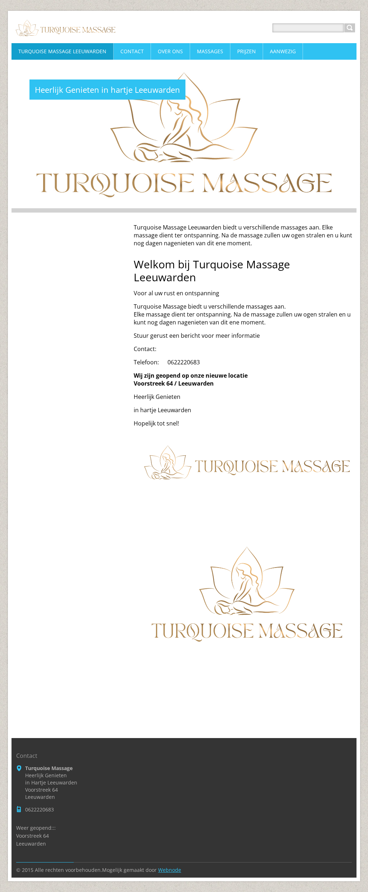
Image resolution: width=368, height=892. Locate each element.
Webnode (169, 869)
